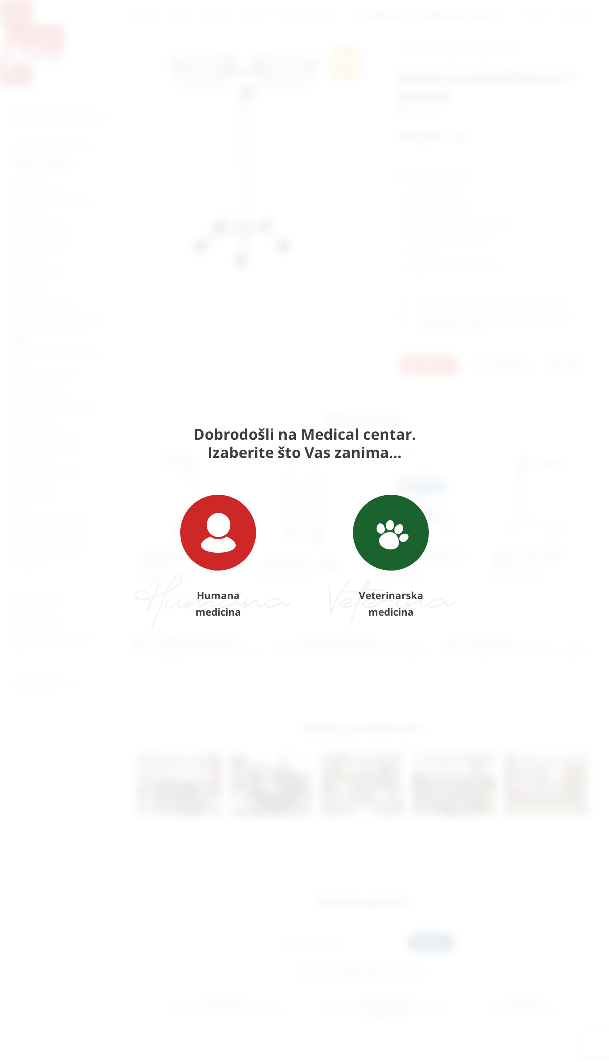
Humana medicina (218, 603)
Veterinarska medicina (391, 603)
